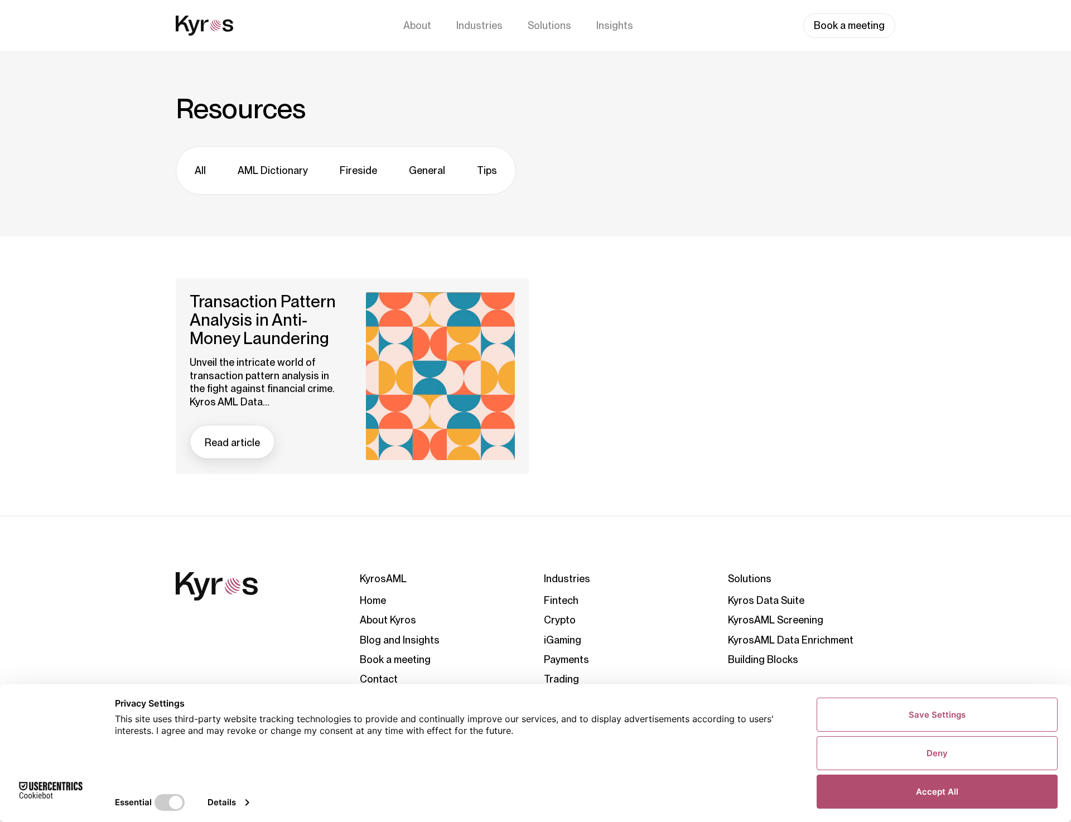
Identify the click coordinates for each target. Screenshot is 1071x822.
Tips (487, 170)
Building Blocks (763, 659)
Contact (379, 679)
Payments (566, 659)
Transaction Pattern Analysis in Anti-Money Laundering (263, 320)
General (427, 170)
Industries (479, 25)
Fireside (358, 170)
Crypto (560, 620)
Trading (561, 679)
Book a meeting (849, 25)
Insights (614, 25)
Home (373, 600)
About (417, 25)
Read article (232, 442)
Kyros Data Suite (766, 600)
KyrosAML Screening (775, 620)
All (200, 170)
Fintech (561, 600)
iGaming (562, 640)
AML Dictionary (273, 170)
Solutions (549, 25)
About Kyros (388, 620)
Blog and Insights (400, 640)
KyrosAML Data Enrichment (790, 640)
